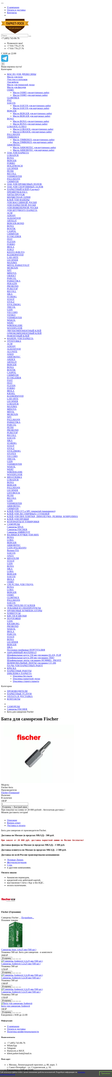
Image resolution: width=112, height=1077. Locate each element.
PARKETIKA (13, 281)
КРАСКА (11, 668)
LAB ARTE (12, 257)
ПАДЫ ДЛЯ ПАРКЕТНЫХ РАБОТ (25, 665)
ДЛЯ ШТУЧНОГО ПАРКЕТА (22, 210)
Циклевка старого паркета (26, 681)
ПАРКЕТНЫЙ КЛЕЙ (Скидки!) (23, 189)
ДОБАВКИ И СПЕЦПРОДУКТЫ (24, 608)
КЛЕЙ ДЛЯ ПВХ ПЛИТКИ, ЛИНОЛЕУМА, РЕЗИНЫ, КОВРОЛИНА (42, 516)
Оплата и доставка (16, 10)
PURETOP (12, 289)
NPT (9, 270)
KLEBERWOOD (15, 255)
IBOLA (10, 247)
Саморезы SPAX (15, 527)
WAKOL (11, 320)
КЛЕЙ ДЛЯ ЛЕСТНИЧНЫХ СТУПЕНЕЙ (28, 514)
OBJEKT (11, 275)
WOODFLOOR (14, 328)
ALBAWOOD (14, 218)
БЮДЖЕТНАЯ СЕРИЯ (18, 197)
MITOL (10, 412)
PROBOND (13, 286)
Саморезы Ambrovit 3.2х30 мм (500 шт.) (20, 978)
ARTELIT (12, 220)
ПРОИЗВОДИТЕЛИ (17, 691)
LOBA (10, 540)
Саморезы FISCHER (17, 529)
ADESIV (11, 215)
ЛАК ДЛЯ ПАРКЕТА (18, 152)
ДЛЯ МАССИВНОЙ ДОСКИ (22, 202)
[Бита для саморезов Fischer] (37, 782)
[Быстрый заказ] (14, 973)
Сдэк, (10, 865)
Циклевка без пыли (22, 676)
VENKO (11, 315)
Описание (12, 820)
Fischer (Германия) (10, 792)
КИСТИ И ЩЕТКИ (17, 616)
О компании (13, 7)
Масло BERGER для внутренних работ (32, 113)
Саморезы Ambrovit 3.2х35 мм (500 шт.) (20, 992)
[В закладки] (17, 973)
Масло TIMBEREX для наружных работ (33, 142)
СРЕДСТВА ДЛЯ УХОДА (20, 584)
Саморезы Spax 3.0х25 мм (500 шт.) (18, 949)
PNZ (9, 100)
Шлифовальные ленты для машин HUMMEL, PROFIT (34, 660)
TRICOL (11, 307)
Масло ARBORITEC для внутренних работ (34, 147)
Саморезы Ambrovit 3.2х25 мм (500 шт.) (20, 963)
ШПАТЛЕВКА (14, 477)
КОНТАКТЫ (13, 699)
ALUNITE (12, 351)
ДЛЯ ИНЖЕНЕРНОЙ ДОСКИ (22, 207)
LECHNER (12, 168)
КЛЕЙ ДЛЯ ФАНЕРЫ (18, 200)
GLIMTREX (13, 98)
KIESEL (11, 393)
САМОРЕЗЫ (13, 524)
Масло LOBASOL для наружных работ (32, 132)
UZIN (10, 309)
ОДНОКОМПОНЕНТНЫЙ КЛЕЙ (24, 333)
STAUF (10, 299)
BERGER (11, 111)
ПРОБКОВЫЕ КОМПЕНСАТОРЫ (24, 610)
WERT (10, 323)
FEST (10, 239)
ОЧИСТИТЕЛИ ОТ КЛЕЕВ (21, 605)
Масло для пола (15, 77)
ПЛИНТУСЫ (14, 613)
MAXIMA (12, 262)
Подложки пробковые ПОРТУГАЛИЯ (26, 650)
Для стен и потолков (17, 79)
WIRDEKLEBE (14, 325)
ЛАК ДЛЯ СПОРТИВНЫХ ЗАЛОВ (25, 186)
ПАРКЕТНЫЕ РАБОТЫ (19, 671)
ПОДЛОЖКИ (14, 618)
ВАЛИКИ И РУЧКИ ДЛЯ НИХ (23, 534)
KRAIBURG (13, 623)
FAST (10, 380)
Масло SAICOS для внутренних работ (32, 105)
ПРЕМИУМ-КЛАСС (17, 192)
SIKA (10, 294)
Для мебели (13, 82)
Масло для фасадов (16, 87)
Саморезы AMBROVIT (18, 532)
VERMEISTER (14, 176)
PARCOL (11, 278)
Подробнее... (27, 917)
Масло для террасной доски (21, 84)
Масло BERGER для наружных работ (31, 116)
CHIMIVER (13, 181)
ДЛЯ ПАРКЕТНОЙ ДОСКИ (21, 205)
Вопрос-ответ (14, 823)
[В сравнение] (20, 973)
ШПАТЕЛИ (13, 558)
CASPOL (11, 231)
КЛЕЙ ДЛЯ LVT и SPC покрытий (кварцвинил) (31, 511)
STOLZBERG (14, 304)
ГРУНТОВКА (14, 341)
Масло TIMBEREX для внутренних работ (34, 139)
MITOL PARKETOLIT (18, 265)
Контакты (12, 12)
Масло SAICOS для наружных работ (31, 108)
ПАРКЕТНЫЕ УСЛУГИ (19, 694)
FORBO (11, 163)
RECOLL (11, 173)
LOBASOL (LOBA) (17, 126)
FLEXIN (11, 241)
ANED (10, 354)
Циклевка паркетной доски (26, 678)
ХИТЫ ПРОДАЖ (16, 194)
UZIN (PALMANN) (16, 548)
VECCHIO (12, 312)
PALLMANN (13, 134)
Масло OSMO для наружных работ (30, 95)
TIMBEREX (13, 137)
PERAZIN (12, 283)
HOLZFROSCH (15, 166)
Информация (6, 1021)
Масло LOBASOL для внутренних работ (33, 129)
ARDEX (11, 359)
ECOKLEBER (14, 236)
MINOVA (11, 273)
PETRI (10, 171)
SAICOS (11, 103)
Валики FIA (13, 550)
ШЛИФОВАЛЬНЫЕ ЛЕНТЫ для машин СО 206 (31, 663)
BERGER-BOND (15, 223)
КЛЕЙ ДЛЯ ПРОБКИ (18, 519)
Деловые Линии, (15, 860)
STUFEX (11, 453)
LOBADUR (13, 155)
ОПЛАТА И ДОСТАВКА (20, 696)
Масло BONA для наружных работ (30, 124)
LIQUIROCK (13, 493)
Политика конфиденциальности (23, 1031)
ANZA (10, 555)
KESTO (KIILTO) (15, 252)
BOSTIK (11, 228)
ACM (9, 213)
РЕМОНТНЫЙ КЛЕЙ (18, 336)
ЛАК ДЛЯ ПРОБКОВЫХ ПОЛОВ (24, 184)
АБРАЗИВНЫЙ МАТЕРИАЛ (21, 652)
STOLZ (10, 302)
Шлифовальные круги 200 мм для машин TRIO (30, 657)
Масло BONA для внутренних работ (31, 121)
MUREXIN (12, 268)
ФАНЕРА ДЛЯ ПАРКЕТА (20, 338)
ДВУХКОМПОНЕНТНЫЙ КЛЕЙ (24, 330)
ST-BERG (12, 296)
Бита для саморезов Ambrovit (15, 1006)
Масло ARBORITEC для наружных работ (33, 150)
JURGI (10, 249)
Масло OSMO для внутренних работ (31, 92)
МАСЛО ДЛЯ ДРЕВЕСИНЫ (21, 74)
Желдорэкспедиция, (17, 862)
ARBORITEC (14, 145)
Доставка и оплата (16, 825)
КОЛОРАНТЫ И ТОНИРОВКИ (23, 521)
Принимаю (105, 1073)
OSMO (10, 90)
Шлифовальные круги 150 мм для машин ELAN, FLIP (34, 655)
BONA (10, 118)
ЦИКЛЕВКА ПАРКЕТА (19, 673)
